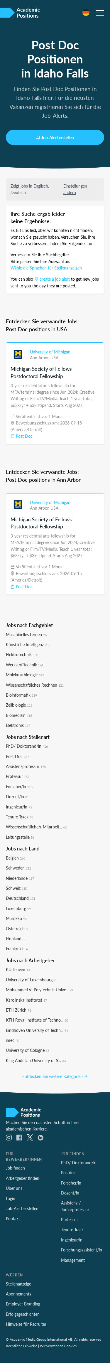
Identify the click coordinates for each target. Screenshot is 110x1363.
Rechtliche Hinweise (21, 1345)
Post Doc (24, 436)
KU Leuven (19, 969)
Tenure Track (19, 817)
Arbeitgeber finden (22, 1178)
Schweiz (16, 888)
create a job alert (55, 279)
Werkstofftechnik (24, 665)
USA (54, 357)
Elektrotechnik (22, 654)
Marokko (16, 918)
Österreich (17, 928)
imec (12, 1040)
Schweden (18, 868)
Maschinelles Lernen (27, 634)
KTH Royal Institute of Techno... (37, 1020)
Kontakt (13, 1218)
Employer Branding (23, 1304)
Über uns (14, 1188)
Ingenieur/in (19, 807)
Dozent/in (17, 796)
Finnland (16, 938)
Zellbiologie (19, 705)
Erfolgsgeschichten (23, 1314)
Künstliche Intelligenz (28, 644)
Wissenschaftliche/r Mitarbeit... (36, 827)
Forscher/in (19, 786)
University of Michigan (50, 352)
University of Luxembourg (31, 980)
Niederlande (20, 878)
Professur (17, 776)
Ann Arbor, (40, 357)
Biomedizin (19, 715)
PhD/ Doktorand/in (27, 746)
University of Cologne (27, 1050)
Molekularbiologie (25, 675)
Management (73, 1260)
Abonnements (18, 1294)
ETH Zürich (18, 1010)
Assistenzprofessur (26, 766)
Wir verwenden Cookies (58, 1345)
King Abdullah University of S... (36, 1060)
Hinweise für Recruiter (26, 1324)
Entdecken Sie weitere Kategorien (53, 1076)
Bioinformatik (21, 695)
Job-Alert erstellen (57, 137)
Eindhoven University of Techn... (37, 1030)
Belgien (15, 858)
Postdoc (68, 1172)
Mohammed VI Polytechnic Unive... (39, 990)
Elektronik (18, 725)
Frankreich (17, 948)
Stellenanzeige (18, 1284)
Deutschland (20, 898)
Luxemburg (18, 908)
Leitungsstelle (20, 837)
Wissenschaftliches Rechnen (35, 685)
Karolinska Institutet (26, 1000)
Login (10, 1198)
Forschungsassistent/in (81, 1250)
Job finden (15, 1168)
